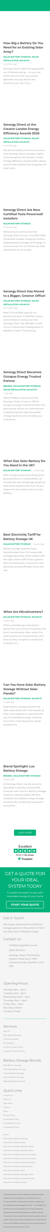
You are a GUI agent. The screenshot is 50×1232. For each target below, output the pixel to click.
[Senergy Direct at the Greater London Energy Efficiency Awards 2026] (25, 97)
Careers (6, 1107)
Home (6, 1134)
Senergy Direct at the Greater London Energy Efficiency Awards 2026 (21, 129)
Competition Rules (11, 1127)
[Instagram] (15, 974)
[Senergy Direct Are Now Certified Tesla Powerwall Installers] (25, 183)
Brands (7, 386)
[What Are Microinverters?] (25, 585)
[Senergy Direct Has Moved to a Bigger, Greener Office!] (25, 264)
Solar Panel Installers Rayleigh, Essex (18, 1174)
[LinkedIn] (32, 974)
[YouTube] (24, 974)
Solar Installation (14, 389)
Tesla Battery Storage (12, 1065)
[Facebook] (7, 974)
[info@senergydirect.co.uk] (6, 945)
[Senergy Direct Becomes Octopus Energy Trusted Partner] (25, 345)
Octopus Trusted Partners (14, 1051)
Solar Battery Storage (17, 57)
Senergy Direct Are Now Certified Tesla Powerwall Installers (23, 214)
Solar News (8, 1103)
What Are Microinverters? (23, 612)
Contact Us (8, 1095)
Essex (35, 931)
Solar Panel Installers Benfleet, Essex (18, 1150)
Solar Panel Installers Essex (14, 1142)
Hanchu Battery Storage (13, 1077)
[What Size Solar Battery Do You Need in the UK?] (25, 434)
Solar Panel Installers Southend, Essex (19, 1178)
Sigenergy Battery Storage (14, 1081)
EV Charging (8, 1043)
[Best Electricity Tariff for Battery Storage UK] (25, 507)
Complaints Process (11, 1123)
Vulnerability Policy (11, 1119)
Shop (5, 1111)
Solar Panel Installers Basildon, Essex (18, 1146)
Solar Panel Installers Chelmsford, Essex (19, 1158)
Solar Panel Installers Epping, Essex (17, 1166)
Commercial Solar (10, 1039)
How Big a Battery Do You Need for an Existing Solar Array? (23, 47)
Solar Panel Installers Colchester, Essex (19, 1162)
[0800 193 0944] (6, 950)
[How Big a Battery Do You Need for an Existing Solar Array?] (25, 16)
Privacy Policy (9, 1115)
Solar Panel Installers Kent (14, 1170)
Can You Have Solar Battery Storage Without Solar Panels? (24, 689)
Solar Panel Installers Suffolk (15, 1182)
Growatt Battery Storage (13, 1073)
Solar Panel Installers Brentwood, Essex (19, 1154)
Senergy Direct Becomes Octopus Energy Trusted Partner (22, 376)
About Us (7, 1099)
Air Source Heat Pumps (13, 1047)
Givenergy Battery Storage (14, 1069)
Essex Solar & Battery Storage (15, 1138)
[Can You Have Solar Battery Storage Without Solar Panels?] (25, 658)
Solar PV (24, 60)
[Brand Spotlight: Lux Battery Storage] (25, 739)
